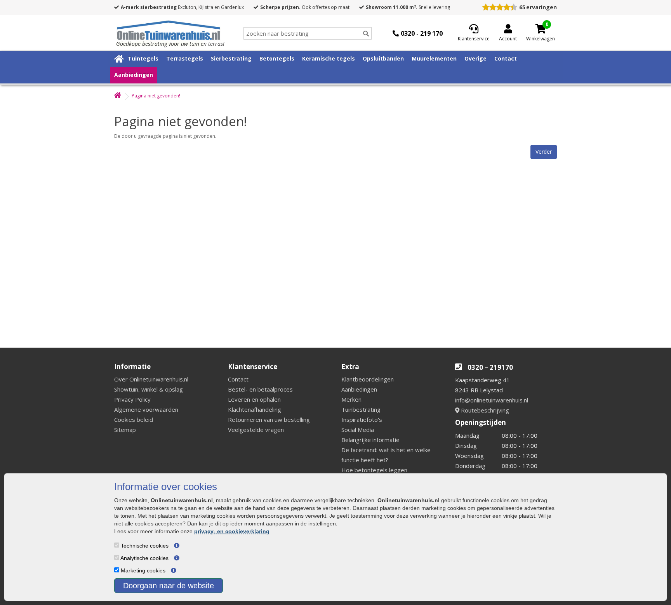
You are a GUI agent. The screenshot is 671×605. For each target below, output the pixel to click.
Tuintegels (143, 58)
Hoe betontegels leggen (374, 470)
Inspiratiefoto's (361, 419)
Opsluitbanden (383, 58)
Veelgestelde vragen (256, 429)
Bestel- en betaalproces (260, 389)
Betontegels (276, 58)
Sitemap (125, 429)
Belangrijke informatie (370, 440)
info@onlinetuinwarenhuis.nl (491, 400)
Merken (351, 399)
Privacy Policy (132, 399)
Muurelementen (434, 58)
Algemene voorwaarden (146, 409)
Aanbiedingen (133, 74)
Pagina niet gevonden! (156, 95)
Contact (505, 58)
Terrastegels (184, 58)
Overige (475, 58)
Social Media (357, 429)
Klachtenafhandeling (254, 409)
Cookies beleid (133, 419)
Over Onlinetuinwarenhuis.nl (151, 379)
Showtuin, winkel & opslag (148, 389)
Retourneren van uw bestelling (269, 419)
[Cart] (540, 28)
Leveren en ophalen (254, 399)
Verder (543, 151)
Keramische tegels (328, 58)
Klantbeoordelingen (367, 379)
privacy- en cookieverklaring (231, 531)
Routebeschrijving (484, 410)
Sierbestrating (231, 58)
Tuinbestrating (361, 409)
